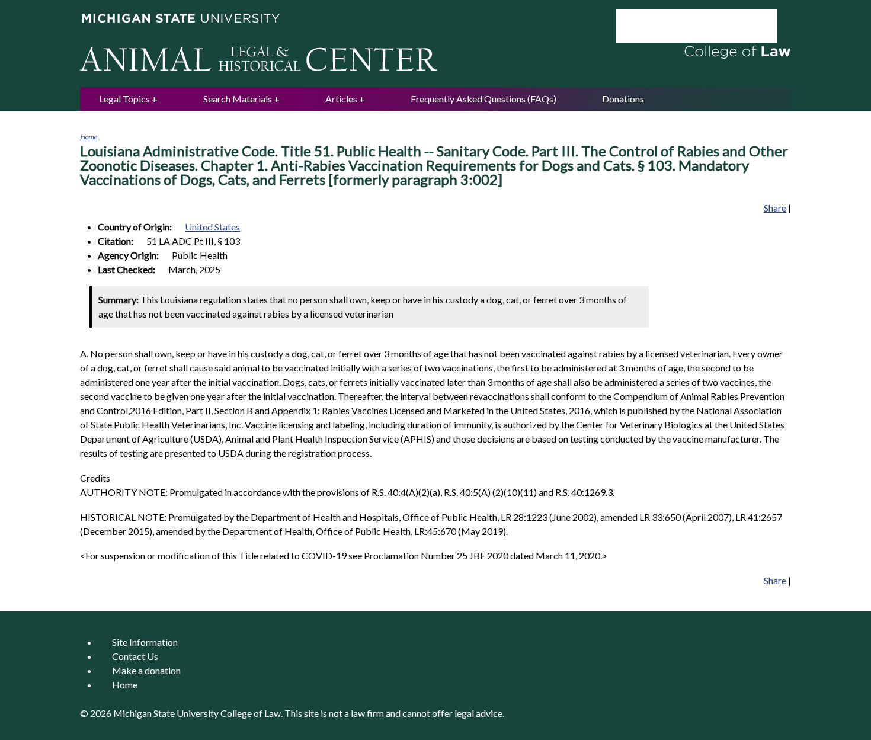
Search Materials (237, 98)
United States (212, 226)
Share (775, 207)
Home (88, 136)
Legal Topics (124, 98)
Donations (623, 98)
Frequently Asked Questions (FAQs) (483, 98)
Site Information (145, 642)
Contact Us (135, 656)
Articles (341, 98)
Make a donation (146, 670)
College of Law (250, 713)
